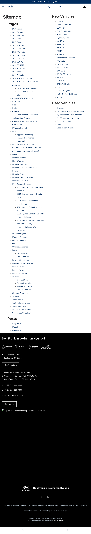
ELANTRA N (62, 35)
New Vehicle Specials (66, 58)
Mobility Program (19, 237)
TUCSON (60, 87)
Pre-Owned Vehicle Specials (68, 118)
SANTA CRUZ (62, 68)
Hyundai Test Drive (20, 181)
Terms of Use (17, 300)
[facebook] (48, 497)
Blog (14, 105)
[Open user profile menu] (85, 7)
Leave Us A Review (25, 92)
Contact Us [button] (9, 404)
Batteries (16, 102)
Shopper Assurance (20, 293)
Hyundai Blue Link (19, 164)
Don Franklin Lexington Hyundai (51, 518)
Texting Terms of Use (21, 303)
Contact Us (17, 125)
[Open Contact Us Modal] (68, 530)
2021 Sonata (17, 39)
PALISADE (61, 61)
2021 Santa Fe (18, 36)
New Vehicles (63, 17)
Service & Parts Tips (25, 287)
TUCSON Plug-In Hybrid (67, 94)
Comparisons (17, 330)
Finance (15, 131)
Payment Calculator (20, 260)
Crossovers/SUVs (64, 25)
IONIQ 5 (60, 41)
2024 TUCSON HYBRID (22, 79)
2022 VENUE (17, 62)
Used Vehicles (63, 103)
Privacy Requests (19, 273)
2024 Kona (16, 72)
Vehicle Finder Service (21, 310)
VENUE (60, 97)
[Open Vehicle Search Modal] (23, 530)
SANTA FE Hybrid (64, 74)
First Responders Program (23, 145)
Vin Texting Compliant (21, 313)
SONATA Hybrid (63, 84)
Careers (15, 112)
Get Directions (11, 365)
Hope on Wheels (19, 158)
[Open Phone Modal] (48, 7)
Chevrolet (61, 108)
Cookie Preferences (31, 511)
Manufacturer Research (22, 184)
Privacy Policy (18, 267)
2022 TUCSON (18, 59)
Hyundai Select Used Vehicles (69, 115)
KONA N (60, 54)
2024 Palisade (18, 75)
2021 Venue (17, 42)
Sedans (60, 78)
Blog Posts (16, 324)
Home (14, 154)
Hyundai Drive (18, 174)
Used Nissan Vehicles (66, 128)
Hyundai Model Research (22, 178)
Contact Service (24, 280)
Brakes (15, 108)
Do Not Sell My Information (49, 511)
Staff (19, 95)
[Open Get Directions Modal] (60, 7)
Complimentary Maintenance (24, 121)
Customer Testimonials (26, 88)
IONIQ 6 (60, 45)
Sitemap (15, 296)
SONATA (60, 81)
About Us (16, 85)
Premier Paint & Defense (22, 263)
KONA (59, 51)
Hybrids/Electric (63, 38)
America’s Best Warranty (22, 98)
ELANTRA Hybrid (64, 31)
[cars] (41, 497)
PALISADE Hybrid (64, 64)
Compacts (61, 21)
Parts (14, 250)
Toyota (59, 125)
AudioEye (63, 511)
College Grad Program (21, 118)
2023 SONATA (18, 65)
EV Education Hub (19, 128)
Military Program (19, 234)
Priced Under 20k (64, 121)
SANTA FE (61, 71)
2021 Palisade (17, 32)
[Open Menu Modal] (3, 7)
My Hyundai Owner (80, 505)
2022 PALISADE (18, 52)
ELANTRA (61, 28)
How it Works (18, 161)
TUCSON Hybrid (63, 91)
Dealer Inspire (59, 520)
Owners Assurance (20, 247)
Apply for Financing (25, 135)
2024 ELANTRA (18, 69)
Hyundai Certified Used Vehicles (70, 111)
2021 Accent (17, 29)
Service (15, 277)
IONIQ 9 (60, 48)
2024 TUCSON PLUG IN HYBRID (25, 82)
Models (15, 327)
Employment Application (27, 115)
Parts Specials (23, 257)
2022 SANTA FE (18, 55)
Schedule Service (24, 283)
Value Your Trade (19, 306)
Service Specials (24, 290)
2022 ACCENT (18, 45)
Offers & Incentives (20, 240)
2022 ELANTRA (18, 49)
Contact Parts (23, 254)
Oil (13, 244)
